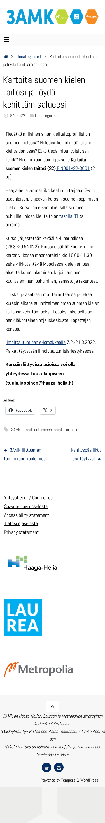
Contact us (42, 497)
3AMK (15, 430)
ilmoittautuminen (37, 430)
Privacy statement (21, 532)
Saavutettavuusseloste (26, 506)
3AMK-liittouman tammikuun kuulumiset (25, 454)
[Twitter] (46, 767)
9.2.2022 (17, 116)
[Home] (6, 57)
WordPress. (89, 780)
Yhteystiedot (16, 497)
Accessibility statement (26, 515)
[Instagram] (59, 767)
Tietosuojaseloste (21, 523)
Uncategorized (29, 57)
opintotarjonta (66, 430)
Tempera (68, 780)
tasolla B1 (68, 216)
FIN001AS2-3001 (73, 168)
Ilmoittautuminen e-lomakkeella (36, 342)
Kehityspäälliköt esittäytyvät (86, 454)
